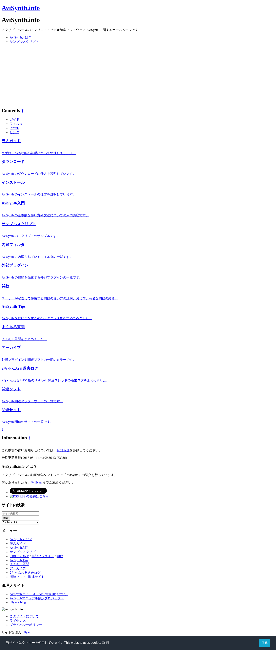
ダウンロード (13, 161)
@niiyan (36, 482)
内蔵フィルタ (13, 244)
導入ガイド (11, 141)
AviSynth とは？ (21, 539)
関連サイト (11, 410)
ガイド (14, 119)
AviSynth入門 (13, 203)
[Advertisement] (123, 75)
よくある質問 (13, 327)
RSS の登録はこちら (34, 496)
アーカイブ (11, 347)
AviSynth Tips (13, 306)
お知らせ (63, 450)
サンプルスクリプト (19, 224)
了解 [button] (265, 642)
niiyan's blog (18, 602)
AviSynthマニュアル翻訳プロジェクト (37, 598)
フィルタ (16, 123)
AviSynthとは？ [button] (21, 37)
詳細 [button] (105, 642)
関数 (5, 286)
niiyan (27, 632)
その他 (14, 128)
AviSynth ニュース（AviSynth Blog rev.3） (39, 594)
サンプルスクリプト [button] (24, 41)
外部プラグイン (15, 265)
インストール (13, 182)
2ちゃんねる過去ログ (20, 368)
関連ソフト (11, 389)
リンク (14, 132)
